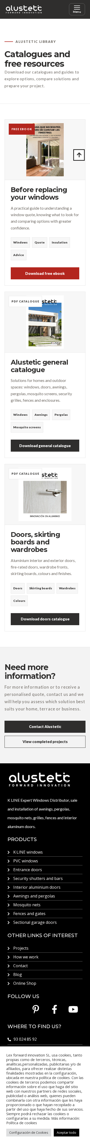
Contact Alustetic (45, 726)
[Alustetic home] (23, 9)
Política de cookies (21, 1122)
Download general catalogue (45, 445)
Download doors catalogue (45, 619)
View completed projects (45, 741)
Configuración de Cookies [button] (28, 1132)
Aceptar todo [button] (66, 1132)
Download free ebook (45, 273)
